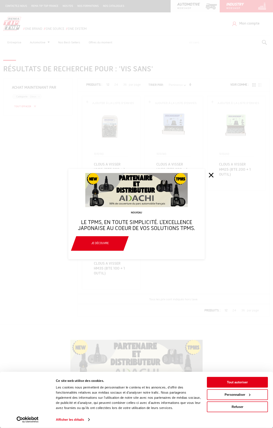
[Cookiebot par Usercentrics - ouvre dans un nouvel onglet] (27, 419)
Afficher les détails (70, 419)
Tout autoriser (237, 382)
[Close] (211, 175)
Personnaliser (235, 394)
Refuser (237, 407)
